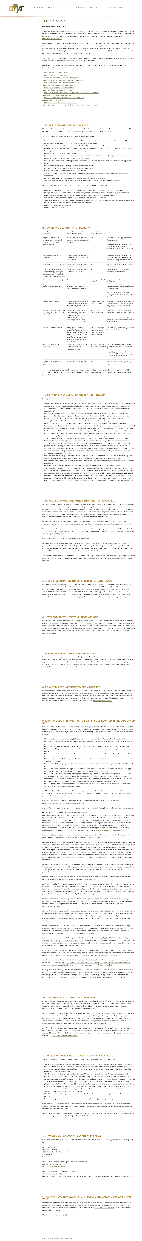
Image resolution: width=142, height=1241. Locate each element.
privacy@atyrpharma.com (52, 38)
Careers (93, 7)
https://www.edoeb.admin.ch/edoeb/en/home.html (65, 803)
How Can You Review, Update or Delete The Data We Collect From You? (70, 105)
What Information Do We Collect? (56, 73)
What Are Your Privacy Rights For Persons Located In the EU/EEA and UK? (71, 92)
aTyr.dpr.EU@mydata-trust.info (53, 1164)
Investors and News (112, 7)
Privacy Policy (68, 1238)
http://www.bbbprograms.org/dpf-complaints (59, 1215)
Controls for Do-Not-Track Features (57, 95)
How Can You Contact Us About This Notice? (60, 102)
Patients (79, 7)
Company (38, 7)
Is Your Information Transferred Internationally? (62, 83)
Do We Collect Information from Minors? (59, 90)
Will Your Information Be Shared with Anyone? (61, 78)
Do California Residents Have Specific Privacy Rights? (64, 97)
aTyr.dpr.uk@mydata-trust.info (53, 1167)
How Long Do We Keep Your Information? (59, 85)
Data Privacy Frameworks (53, 100)
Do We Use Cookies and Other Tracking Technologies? (64, 80)
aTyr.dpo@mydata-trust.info (52, 1174)
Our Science (54, 7)
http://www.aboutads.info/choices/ (65, 1035)
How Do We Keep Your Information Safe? (59, 88)
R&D (68, 7)
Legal (61, 1238)
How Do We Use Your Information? (57, 75)
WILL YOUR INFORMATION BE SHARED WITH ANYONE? (97, 589)
